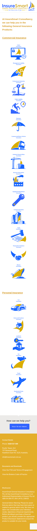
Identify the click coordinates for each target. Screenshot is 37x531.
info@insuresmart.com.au (11, 457)
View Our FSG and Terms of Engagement (17, 470)
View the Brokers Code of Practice (14, 474)
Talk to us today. (19, 426)
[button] (33, 6)
